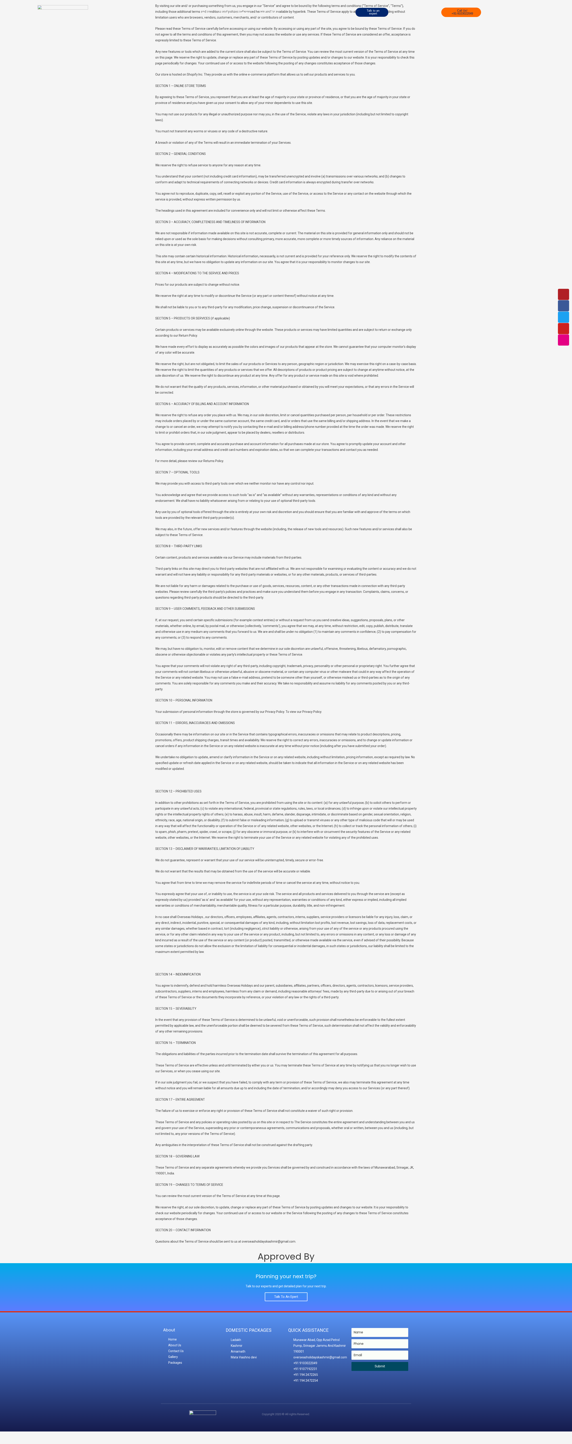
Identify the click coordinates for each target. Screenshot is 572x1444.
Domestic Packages (234, 12)
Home (205, 12)
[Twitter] (563, 317)
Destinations (268, 12)
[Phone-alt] (563, 294)
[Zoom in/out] (9, 1435)
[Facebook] (563, 305)
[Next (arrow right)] (27, 1442)
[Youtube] (563, 328)
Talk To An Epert (286, 1297)
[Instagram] (563, 340)
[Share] (46, 1435)
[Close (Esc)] (65, 1435)
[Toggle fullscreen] (27, 1435)
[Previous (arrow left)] (9, 1442)
